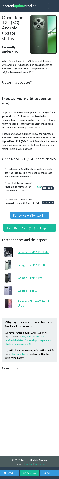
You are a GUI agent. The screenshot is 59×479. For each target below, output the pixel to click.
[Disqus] (29, 413)
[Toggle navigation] (52, 6)
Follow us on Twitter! (28, 215)
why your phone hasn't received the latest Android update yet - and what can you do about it (28, 340)
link (39, 186)
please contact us (20, 353)
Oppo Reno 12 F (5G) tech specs (28, 228)
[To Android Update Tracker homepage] (19, 6)
